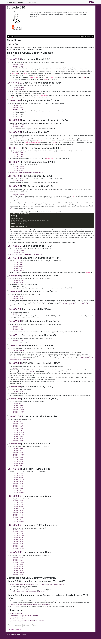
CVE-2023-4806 (18, 156)
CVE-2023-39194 (18, 456)
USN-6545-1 (14, 275)
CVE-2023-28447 (18, 326)
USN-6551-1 (14, 335)
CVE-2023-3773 (18, 490)
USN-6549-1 (14, 468)
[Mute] (85, 36)
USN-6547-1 (14, 309)
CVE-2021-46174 (18, 264)
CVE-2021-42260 (18, 181)
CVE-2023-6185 (18, 298)
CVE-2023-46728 (18, 252)
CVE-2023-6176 (18, 448)
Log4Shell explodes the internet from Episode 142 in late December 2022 (32, 604)
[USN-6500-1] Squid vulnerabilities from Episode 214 (26, 254)
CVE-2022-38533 (18, 270)
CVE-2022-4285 (18, 268)
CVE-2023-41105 (18, 314)
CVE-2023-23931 (18, 127)
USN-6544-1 (14, 258)
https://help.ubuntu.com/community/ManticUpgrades (29, 592)
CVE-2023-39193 (18, 458)
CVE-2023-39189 (18, 413)
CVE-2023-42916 (18, 282)
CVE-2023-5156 (18, 153)
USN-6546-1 (14, 291)
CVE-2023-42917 (18, 280)
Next (18, 629)
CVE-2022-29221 (18, 330)
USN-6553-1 (14, 386)
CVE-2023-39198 (18, 481)
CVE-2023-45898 (18, 409)
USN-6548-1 (14, 443)
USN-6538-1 (14, 100)
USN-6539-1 (14, 120)
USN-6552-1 (14, 345)
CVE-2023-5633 (18, 423)
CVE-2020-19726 (18, 266)
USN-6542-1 (14, 176)
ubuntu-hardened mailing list (18, 617)
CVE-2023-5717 (18, 403)
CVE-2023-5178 (18, 405)
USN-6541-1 (14, 148)
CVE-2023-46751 (18, 340)
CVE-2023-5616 (18, 368)
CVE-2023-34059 (18, 87)
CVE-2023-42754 (18, 411)
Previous (11, 629)
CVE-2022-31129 (18, 328)
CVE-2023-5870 (18, 105)
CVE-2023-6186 (18, 296)
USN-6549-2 (14, 525)
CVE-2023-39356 (18, 167)
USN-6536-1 (14, 398)
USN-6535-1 (14, 59)
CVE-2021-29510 (18, 391)
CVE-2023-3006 (18, 465)
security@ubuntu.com (16, 613)
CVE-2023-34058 (18, 89)
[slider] (89, 36)
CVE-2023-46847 (18, 250)
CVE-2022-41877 (18, 170)
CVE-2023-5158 (18, 407)
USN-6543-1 (14, 186)
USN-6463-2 (14, 82)
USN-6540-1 (14, 132)
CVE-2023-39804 (18, 194)
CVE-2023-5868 (18, 109)
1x (92, 36)
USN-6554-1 (14, 363)
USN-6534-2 (14, 496)
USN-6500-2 (14, 245)
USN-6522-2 (14, 162)
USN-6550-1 (14, 321)
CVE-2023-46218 (18, 66)
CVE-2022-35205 (18, 263)
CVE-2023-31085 (18, 440)
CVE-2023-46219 (18, 64)
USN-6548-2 (14, 552)
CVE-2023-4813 (18, 155)
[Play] (9, 36)
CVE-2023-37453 (18, 463)
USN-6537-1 (14, 416)
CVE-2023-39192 (18, 459)
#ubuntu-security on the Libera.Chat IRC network (24, 615)
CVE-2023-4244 (18, 436)
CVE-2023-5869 (18, 107)
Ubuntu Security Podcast (16, 2)
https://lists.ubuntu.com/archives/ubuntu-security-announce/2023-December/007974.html (37, 584)
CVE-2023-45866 (18, 137)
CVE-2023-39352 (18, 168)
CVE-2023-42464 (18, 350)
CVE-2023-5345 (18, 425)
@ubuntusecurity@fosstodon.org (20, 621)
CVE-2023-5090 (18, 430)
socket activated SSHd (27, 372)
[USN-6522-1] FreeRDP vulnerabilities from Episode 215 (26, 172)
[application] (50, 36)
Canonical (23, 634)
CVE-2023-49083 (18, 125)
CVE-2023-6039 (18, 501)
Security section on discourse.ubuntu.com (22, 619)
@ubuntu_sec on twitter (37, 621)
